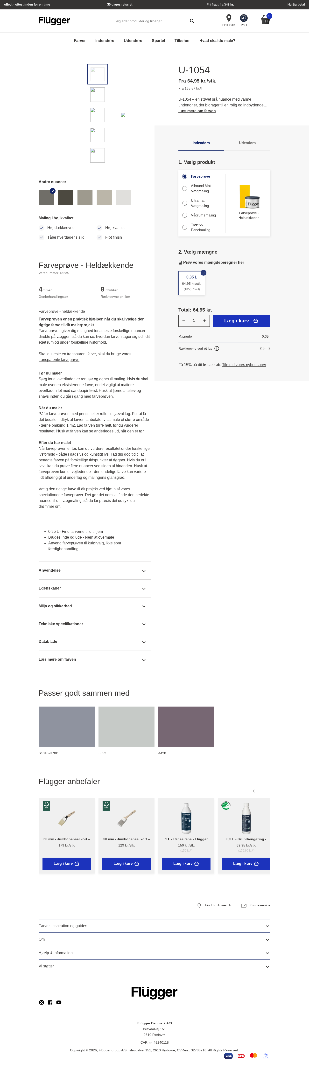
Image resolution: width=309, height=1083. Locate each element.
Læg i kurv (236, 320)
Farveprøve (200, 176)
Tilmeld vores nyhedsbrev (244, 365)
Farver (80, 41)
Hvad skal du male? (217, 41)
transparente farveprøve (59, 360)
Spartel (158, 41)
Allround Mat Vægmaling (201, 188)
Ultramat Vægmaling (200, 203)
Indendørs (104, 41)
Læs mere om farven (197, 111)
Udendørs (133, 41)
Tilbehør (182, 41)
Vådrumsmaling (203, 215)
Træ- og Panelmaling (200, 227)
